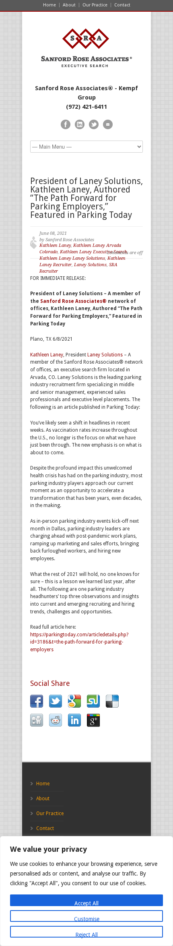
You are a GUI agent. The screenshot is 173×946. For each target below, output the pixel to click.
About (69, 5)
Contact (122, 5)
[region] (86, 891)
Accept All (86, 903)
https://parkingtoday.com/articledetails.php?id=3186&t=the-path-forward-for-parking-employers (79, 642)
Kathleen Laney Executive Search (93, 252)
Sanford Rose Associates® (73, 301)
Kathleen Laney (55, 245)
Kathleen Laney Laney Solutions (72, 258)
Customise (86, 919)
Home (49, 5)
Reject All (86, 935)
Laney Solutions (90, 264)
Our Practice (94, 5)
